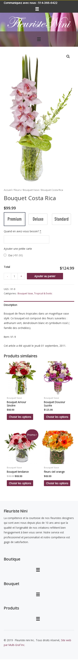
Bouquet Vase (31, 190)
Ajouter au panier (44, 276)
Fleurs (17, 190)
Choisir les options (20, 417)
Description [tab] (10, 305)
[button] (68, 56)
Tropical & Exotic (43, 293)
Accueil (8, 190)
